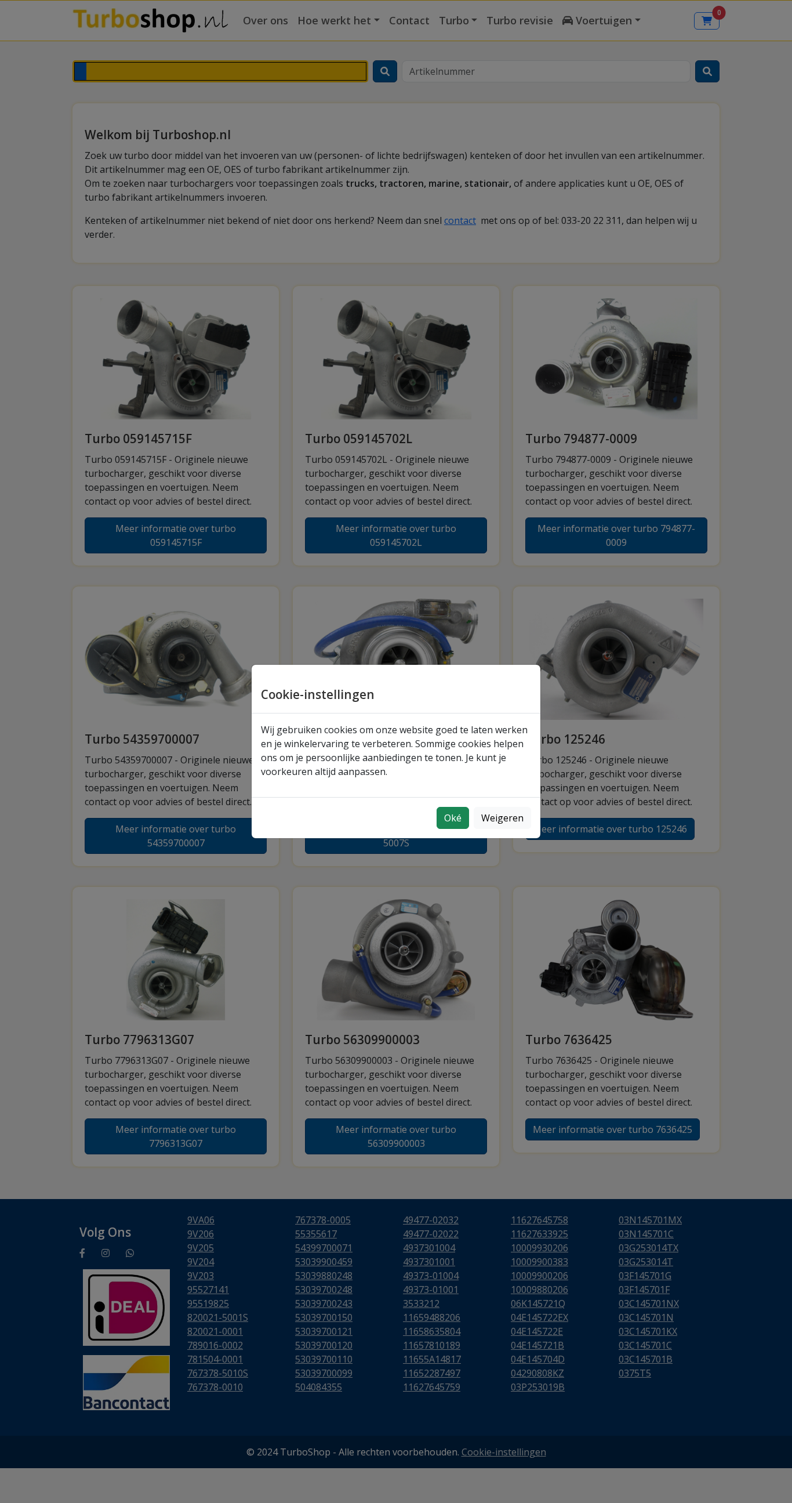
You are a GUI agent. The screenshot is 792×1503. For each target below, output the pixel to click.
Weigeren (502, 818)
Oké (453, 818)
